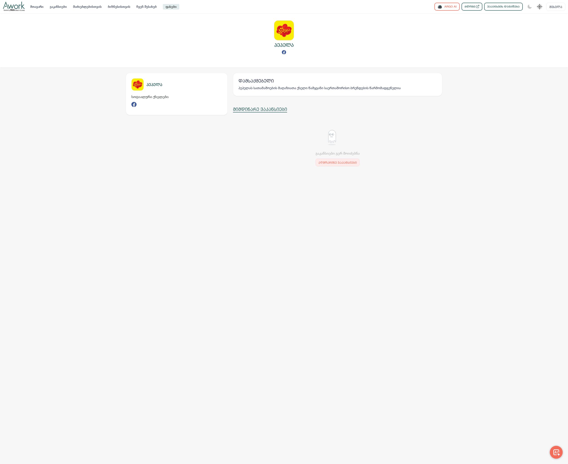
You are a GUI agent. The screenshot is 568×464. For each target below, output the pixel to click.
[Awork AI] (556, 452)
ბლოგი (470, 6)
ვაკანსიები (58, 6)
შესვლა (555, 7)
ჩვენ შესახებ (146, 6)
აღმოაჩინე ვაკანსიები (337, 162)
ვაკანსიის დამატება (503, 6)
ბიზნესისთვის (119, 6)
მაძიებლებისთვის (87, 6)
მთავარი (36, 6)
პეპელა (154, 84)
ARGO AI (450, 6)
